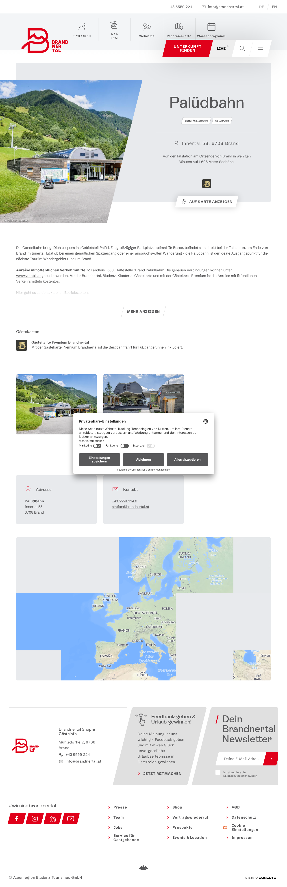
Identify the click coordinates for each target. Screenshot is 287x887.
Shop (177, 807)
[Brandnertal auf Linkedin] (53, 818)
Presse (120, 807)
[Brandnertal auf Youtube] (70, 818)
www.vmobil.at (28, 275)
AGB (236, 807)
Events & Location (189, 837)
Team (118, 817)
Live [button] (221, 48)
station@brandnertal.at (130, 506)
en (274, 6)
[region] (143, 627)
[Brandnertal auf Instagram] (35, 818)
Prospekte (182, 827)
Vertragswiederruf (190, 817)
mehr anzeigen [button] (143, 311)
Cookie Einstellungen (245, 827)
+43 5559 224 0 (124, 501)
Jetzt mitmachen (162, 773)
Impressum (243, 837)
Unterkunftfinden (187, 48)
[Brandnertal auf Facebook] (17, 818)
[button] (242, 48)
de (261, 6)
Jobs (118, 827)
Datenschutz (244, 817)
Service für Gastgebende (126, 837)
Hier (19, 292)
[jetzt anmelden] (271, 758)
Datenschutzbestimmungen (240, 775)
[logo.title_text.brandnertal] (45, 41)
